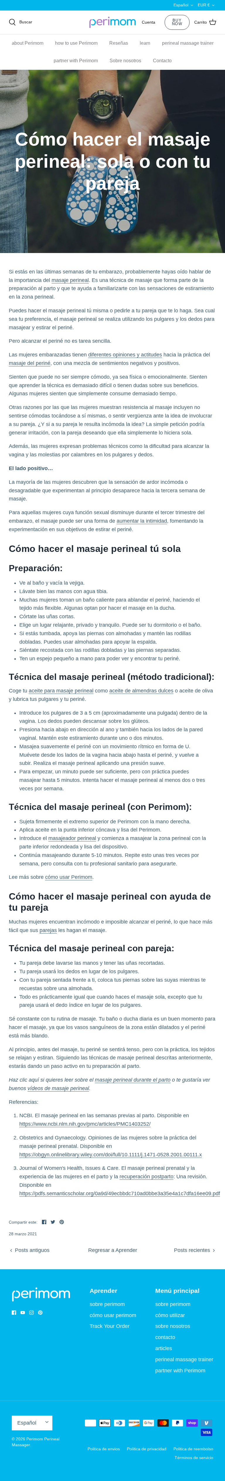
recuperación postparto (146, 1176)
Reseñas (118, 43)
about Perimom (27, 43)
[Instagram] (31, 1312)
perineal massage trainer (188, 43)
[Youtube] (23, 1312)
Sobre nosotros (125, 60)
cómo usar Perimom (68, 877)
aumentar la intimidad (142, 521)
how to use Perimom (76, 43)
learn (145, 43)
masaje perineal (70, 280)
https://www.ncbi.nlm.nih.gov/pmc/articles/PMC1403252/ (85, 1124)
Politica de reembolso (193, 1449)
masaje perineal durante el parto (133, 1080)
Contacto (162, 60)
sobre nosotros (172, 1326)
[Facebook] (14, 1312)
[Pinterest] (40, 1312)
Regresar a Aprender (112, 1250)
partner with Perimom (76, 60)
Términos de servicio (194, 1457)
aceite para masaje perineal (61, 691)
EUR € (204, 5)
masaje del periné (29, 363)
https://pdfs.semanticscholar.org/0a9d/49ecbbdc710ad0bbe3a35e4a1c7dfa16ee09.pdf (119, 1193)
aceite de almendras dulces (141, 691)
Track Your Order (109, 1326)
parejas (48, 930)
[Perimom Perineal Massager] (112, 22)
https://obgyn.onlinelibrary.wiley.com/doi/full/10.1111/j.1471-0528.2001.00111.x (110, 1155)
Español (180, 5)
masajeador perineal (72, 838)
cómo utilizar (170, 1315)
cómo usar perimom (113, 1315)
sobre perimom (107, 1304)
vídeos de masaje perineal (58, 1088)
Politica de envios (104, 1449)
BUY (177, 22)
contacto (165, 1337)
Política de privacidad (146, 1449)
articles (163, 1348)
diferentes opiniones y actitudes (125, 355)
